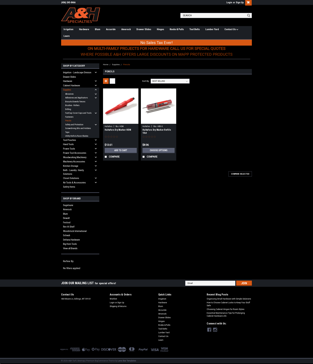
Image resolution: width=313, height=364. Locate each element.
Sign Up (240, 2)
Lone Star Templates (127, 361)
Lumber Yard (212, 29)
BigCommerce (101, 361)
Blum (97, 29)
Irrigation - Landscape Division (77, 72)
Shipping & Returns (118, 306)
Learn (67, 36)
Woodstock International (75, 231)
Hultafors (108, 126)
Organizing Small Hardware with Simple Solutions (229, 299)
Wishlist (113, 299)
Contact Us (230, 29)
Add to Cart (120, 150)
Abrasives (69, 94)
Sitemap (81, 361)
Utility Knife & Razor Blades (76, 136)
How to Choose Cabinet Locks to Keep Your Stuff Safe (228, 304)
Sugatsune (68, 205)
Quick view (120, 121)
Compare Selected (240, 174)
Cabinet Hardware (71, 85)
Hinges (160, 29)
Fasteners (69, 117)
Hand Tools (68, 144)
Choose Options (158, 150)
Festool (66, 222)
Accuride (111, 29)
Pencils (68, 120)
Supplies (67, 89)
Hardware (84, 29)
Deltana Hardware (71, 239)
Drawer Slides (143, 29)
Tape (67, 132)
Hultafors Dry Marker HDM (118, 129)
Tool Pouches (69, 140)
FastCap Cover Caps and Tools (78, 113)
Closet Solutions (71, 178)
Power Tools (69, 148)
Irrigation (68, 29)
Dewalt (66, 218)
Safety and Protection (74, 124)
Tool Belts (194, 29)
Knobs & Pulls (177, 29)
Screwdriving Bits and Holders (78, 128)
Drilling (68, 109)
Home (105, 65)
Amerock (126, 29)
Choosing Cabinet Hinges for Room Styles (225, 309)
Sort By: (145, 81)
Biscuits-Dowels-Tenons (75, 101)
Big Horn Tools (70, 244)
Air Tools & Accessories (74, 182)
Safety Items (69, 186)
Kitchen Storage (70, 165)
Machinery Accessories (74, 161)
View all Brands (70, 248)
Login (229, 2)
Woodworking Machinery (74, 157)
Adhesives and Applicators (76, 97)
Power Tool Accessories (74, 152)
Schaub (66, 235)
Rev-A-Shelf (69, 226)
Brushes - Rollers (72, 105)
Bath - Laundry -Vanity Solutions (73, 172)
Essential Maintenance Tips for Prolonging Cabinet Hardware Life (226, 314)
